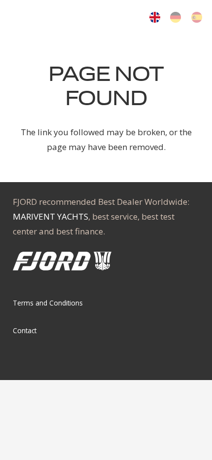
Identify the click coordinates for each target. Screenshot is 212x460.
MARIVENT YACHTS (50, 216)
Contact (24, 330)
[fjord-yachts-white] (62, 261)
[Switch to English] (156, 19)
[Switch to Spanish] (198, 19)
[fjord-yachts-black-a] (45, 18)
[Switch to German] (177, 19)
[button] (116, 18)
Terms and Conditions (48, 302)
